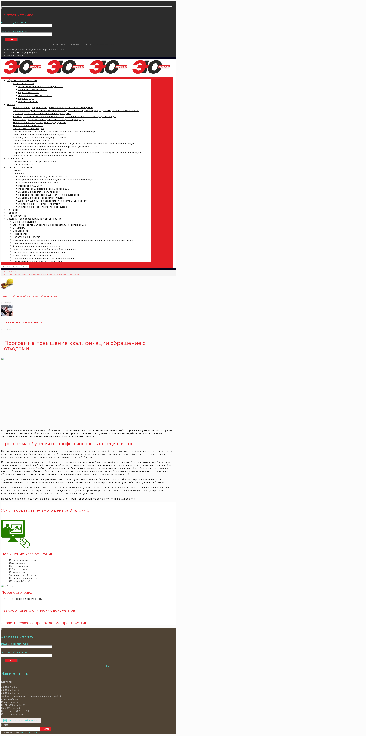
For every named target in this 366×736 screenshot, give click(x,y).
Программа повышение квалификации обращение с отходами (43, 274)
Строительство (17, 572)
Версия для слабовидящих (23, 720)
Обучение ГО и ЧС (19, 581)
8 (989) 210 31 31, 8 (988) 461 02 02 (25, 52)
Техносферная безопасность (25, 598)
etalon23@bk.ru (15, 55)
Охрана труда (17, 563)
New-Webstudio (29, 732)
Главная (11, 271)
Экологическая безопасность (26, 575)
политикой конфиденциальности (107, 44)
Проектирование (19, 566)
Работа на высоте (19, 569)
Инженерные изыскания (23, 560)
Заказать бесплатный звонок (17, 2)
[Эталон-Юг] (87, 73)
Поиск (5, 725)
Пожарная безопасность (23, 578)
